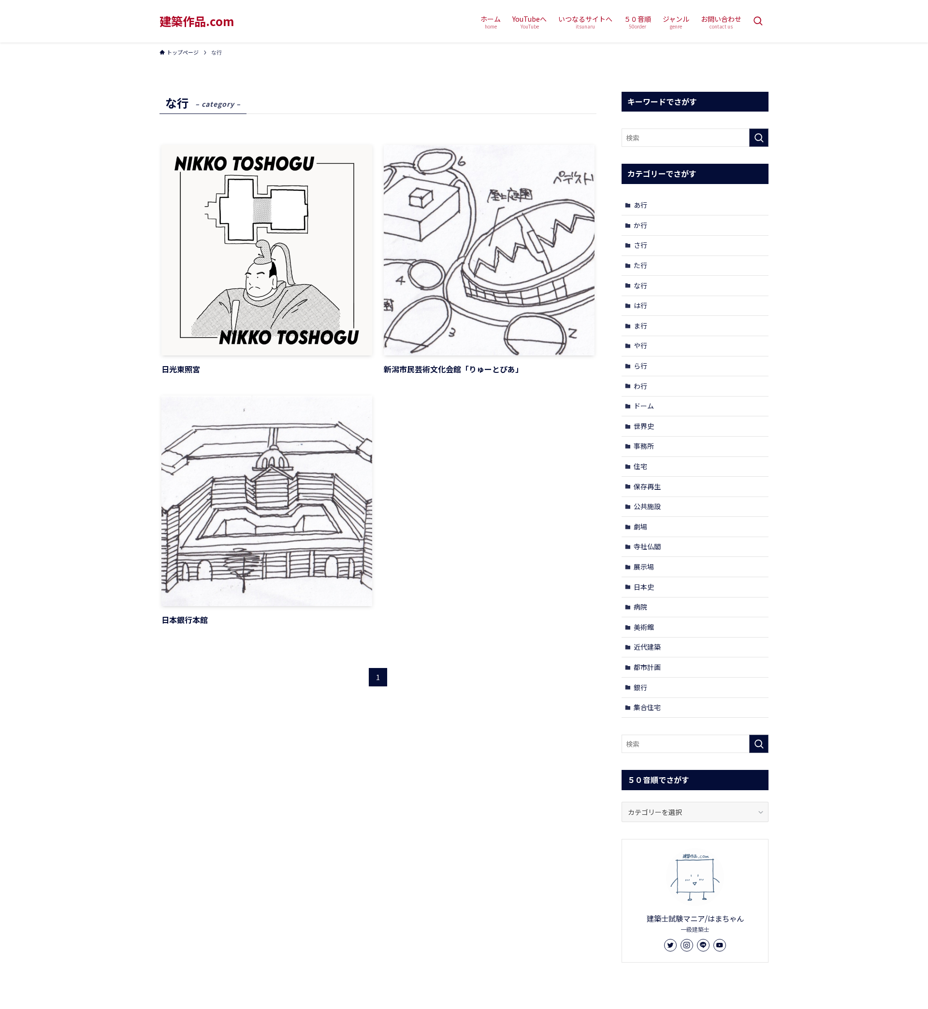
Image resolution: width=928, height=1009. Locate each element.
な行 (640, 285)
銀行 (640, 687)
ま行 (640, 325)
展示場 (644, 566)
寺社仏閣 (647, 546)
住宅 (640, 466)
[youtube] (719, 945)
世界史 (644, 426)
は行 (640, 305)
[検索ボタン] (757, 21)
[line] (703, 945)
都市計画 (647, 667)
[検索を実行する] (758, 137)
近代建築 (647, 647)
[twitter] (670, 945)
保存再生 (647, 486)
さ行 (640, 245)
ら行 (640, 365)
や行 (640, 345)
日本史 (644, 587)
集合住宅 (647, 707)
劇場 (640, 526)
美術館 (644, 627)
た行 (640, 265)
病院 (640, 606)
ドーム (644, 406)
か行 (640, 225)
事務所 (644, 446)
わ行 (640, 386)
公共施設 (647, 506)
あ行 (640, 205)
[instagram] (687, 945)
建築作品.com (197, 21)
